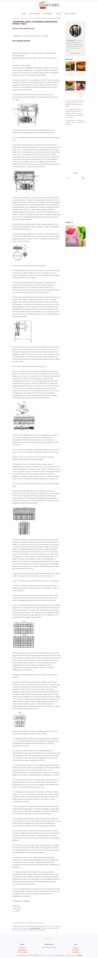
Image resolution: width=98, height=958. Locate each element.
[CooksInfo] (49, 9)
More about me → (75, 53)
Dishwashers (28, 18)
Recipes (76, 947)
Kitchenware (20, 18)
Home (14, 18)
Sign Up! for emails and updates (49, 947)
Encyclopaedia (75, 948)
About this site (22, 947)
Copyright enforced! (22, 950)
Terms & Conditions (22, 952)
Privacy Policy (22, 948)
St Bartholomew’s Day (71, 225)
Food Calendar (75, 952)
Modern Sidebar (79, 115)
